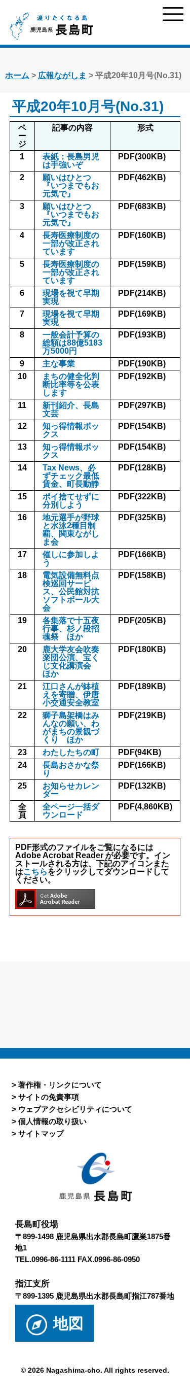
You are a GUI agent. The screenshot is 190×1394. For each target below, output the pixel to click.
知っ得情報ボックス (71, 430)
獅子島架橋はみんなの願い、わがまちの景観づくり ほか (71, 727)
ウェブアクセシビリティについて (75, 1109)
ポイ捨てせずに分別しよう (71, 500)
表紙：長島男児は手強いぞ (71, 160)
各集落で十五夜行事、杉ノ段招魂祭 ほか (71, 628)
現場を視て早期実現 (71, 297)
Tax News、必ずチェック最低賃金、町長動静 (71, 475)
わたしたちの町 (71, 752)
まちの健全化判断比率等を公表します (71, 384)
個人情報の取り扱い (52, 1121)
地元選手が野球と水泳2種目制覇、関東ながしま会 (71, 529)
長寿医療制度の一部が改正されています (71, 243)
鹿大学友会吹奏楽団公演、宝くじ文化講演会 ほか (71, 661)
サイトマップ (41, 1133)
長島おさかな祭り (71, 769)
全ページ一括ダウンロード (71, 810)
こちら (35, 871)
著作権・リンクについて (60, 1084)
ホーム (17, 75)
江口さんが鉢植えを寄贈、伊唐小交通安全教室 (71, 694)
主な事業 (59, 363)
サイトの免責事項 (48, 1097)
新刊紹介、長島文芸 (71, 409)
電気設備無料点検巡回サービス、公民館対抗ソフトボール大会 (71, 591)
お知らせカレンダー (71, 789)
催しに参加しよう (71, 558)
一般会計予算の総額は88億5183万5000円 (72, 342)
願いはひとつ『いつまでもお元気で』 (71, 185)
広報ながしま (62, 75)
